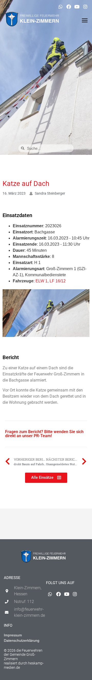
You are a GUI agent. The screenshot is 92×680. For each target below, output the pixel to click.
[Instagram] (85, 7)
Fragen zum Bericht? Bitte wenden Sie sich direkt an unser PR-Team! (44, 433)
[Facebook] (69, 7)
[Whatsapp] (60, 7)
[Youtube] (77, 7)
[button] (85, 20)
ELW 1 (42, 281)
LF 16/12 (58, 281)
